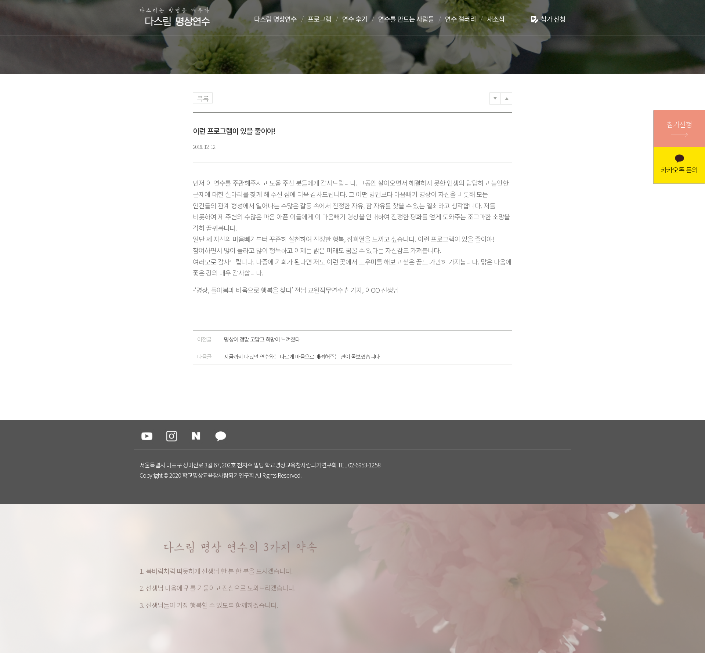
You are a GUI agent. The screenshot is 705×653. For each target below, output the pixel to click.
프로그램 (319, 18)
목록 (203, 98)
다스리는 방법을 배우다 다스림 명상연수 (177, 17)
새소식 (496, 18)
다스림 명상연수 (275, 18)
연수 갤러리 (460, 18)
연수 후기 (354, 18)
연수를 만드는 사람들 (406, 18)
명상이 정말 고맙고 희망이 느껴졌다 (248, 339)
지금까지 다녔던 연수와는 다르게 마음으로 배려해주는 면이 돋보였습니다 (288, 356)
